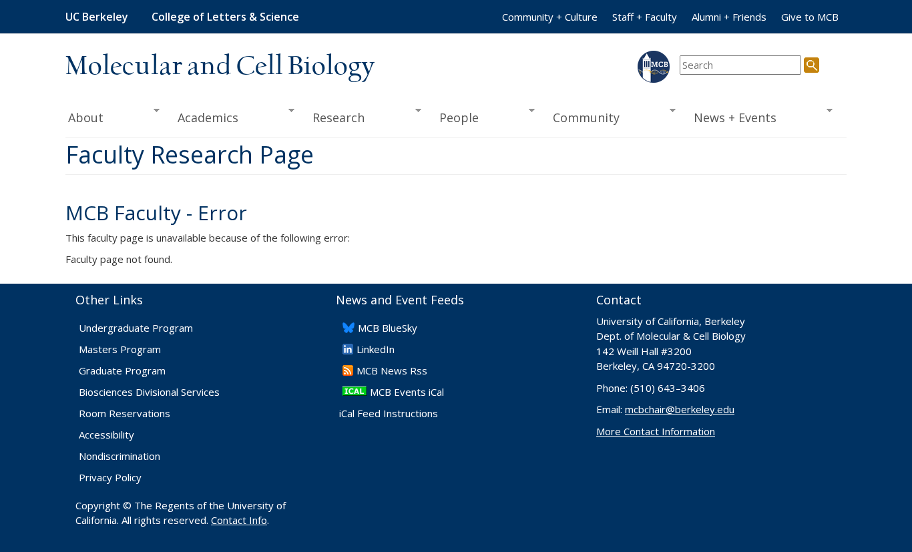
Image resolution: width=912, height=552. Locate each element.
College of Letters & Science (225, 16)
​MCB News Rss (392, 370)
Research (334, 117)
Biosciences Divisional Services (149, 391)
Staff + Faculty (644, 16)
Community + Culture (550, 16)
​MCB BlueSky (387, 327)
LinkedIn (376, 349)
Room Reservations (124, 413)
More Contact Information (655, 431)
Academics (204, 117)
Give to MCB (810, 16)
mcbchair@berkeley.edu (679, 409)
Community (582, 117)
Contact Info (239, 520)
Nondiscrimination (119, 456)
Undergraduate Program (136, 327)
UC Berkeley (96, 16)
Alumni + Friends (729, 16)
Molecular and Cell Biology (220, 67)
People (454, 117)
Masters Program (120, 349)
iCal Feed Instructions (388, 413)
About (84, 117)
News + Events (731, 117)
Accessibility (106, 434)
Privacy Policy (110, 477)
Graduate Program (122, 370)
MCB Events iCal (407, 391)
